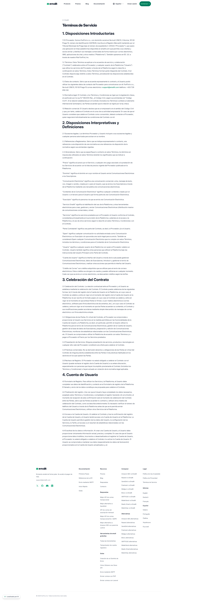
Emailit (66, 20)
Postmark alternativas (128, 530)
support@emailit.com (110, 87)
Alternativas (125, 514)
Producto (67, 4)
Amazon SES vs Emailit (129, 474)
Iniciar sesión (132, 4)
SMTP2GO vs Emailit (128, 496)
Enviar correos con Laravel (109, 580)
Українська (147, 522)
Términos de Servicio (150, 482)
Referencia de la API (85, 478)
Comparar (125, 469)
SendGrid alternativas (128, 526)
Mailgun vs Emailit (127, 489)
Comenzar (145, 4)
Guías (80, 491)
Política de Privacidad (150, 478)
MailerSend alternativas (129, 545)
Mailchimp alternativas (129, 553)
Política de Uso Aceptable (151, 474)
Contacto (103, 486)
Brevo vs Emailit (126, 493)
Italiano (145, 510)
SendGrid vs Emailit (127, 481)
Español (145, 505)
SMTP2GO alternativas (129, 541)
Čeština (145, 518)
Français (145, 501)
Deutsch (145, 497)
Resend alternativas (128, 522)
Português (146, 514)
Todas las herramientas (108, 541)
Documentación (99, 4)
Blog (87, 4)
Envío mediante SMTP (86, 482)
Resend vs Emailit (127, 478)
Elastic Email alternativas (129, 549)
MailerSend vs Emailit (128, 500)
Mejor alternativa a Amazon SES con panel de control (109, 525)
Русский (146, 526)
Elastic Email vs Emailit (128, 504)
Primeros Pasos (84, 474)
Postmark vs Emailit (128, 485)
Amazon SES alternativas (129, 519)
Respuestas (104, 482)
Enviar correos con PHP (108, 576)
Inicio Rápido (83, 486)
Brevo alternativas (127, 538)
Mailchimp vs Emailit (128, 508)
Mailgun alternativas (128, 534)
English (145, 493)
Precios (78, 4)
